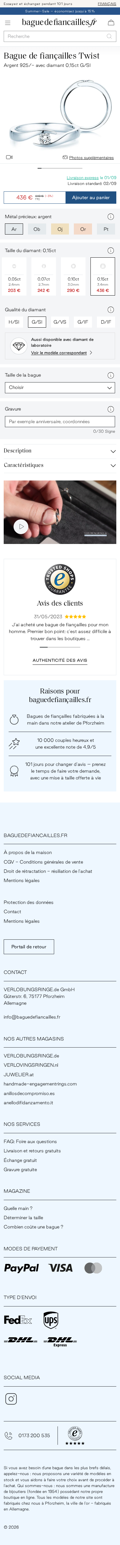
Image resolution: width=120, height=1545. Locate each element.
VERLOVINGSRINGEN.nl (31, 1065)
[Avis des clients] (60, 579)
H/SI (14, 322)
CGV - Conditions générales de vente (43, 861)
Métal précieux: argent (28, 216)
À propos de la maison (28, 852)
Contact (12, 911)
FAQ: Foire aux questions (30, 1141)
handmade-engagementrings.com (40, 1083)
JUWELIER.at (19, 1074)
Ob (37, 229)
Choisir (16, 387)
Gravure (13, 408)
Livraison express (83, 177)
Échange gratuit (20, 1160)
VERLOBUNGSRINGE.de (31, 1055)
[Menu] (7, 22)
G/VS (60, 322)
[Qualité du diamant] (110, 309)
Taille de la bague (23, 375)
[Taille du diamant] (110, 250)
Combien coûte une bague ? (33, 1226)
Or (83, 229)
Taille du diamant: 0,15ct (30, 250)
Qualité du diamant (25, 309)
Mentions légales (22, 880)
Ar (14, 229)
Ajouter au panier (91, 197)
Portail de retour (28, 946)
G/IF (83, 322)
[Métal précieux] (110, 216)
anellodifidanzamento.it (28, 1102)
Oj (60, 229)
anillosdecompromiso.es (29, 1093)
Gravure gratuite (20, 1169)
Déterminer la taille (23, 1217)
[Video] (9, 157)
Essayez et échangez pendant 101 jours (38, 4)
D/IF (106, 322)
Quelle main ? (18, 1208)
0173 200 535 (34, 1435)
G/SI (37, 322)
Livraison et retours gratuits (32, 1150)
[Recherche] (109, 36)
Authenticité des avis (60, 660)
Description (17, 451)
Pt (106, 229)
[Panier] (111, 22)
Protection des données (29, 902)
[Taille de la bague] (110, 375)
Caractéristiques (23, 465)
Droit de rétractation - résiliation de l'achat (48, 871)
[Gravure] (110, 409)
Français (107, 3)
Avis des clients (60, 603)
